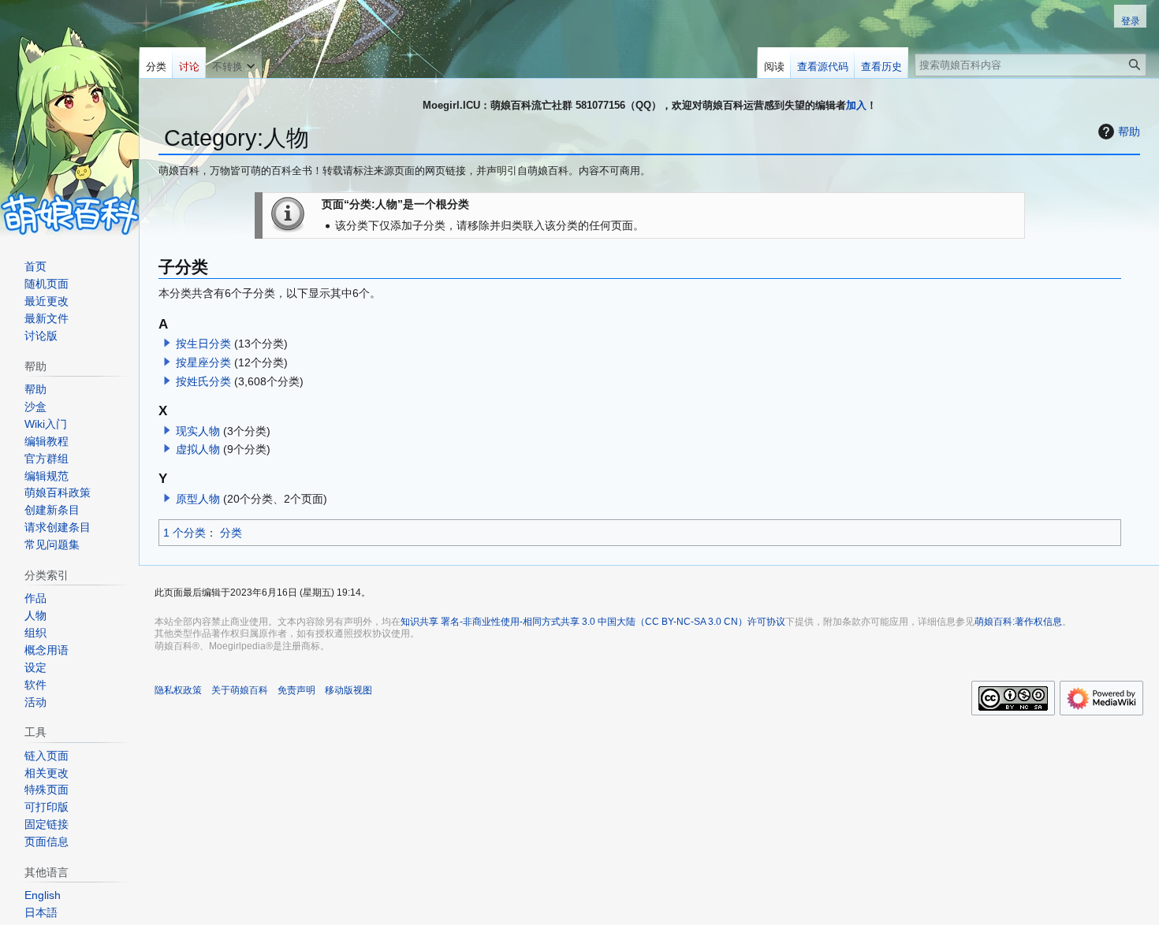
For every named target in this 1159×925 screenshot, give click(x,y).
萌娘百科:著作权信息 (1018, 621)
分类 (231, 532)
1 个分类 (184, 532)
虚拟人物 (198, 449)
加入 (856, 105)
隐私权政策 (178, 690)
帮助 (1129, 131)
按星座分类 (203, 362)
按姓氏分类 (203, 381)
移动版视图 (348, 690)
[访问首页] (69, 118)
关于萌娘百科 (239, 690)
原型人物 (198, 498)
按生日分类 (203, 343)
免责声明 (296, 690)
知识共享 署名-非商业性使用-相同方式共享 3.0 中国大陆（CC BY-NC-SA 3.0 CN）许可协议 (593, 621)
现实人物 (198, 431)
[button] (167, 342)
